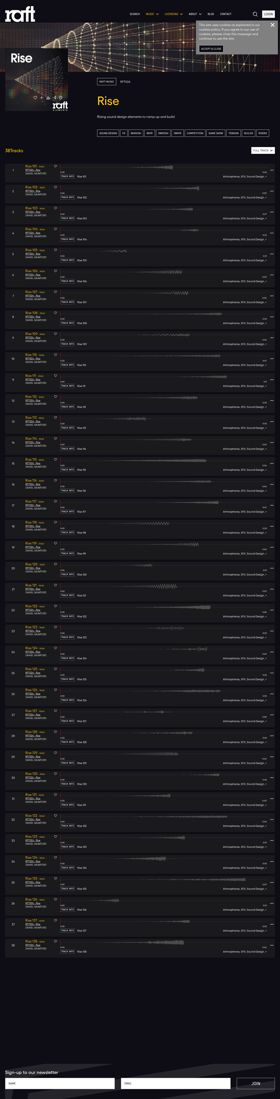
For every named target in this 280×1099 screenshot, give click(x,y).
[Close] (272, 25)
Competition (195, 133)
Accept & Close (211, 49)
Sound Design (108, 133)
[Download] (48, 98)
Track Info (67, 176)
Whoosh (136, 133)
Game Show (216, 133)
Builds (248, 133)
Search (135, 14)
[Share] (54, 98)
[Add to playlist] (42, 98)
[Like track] (35, 98)
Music (150, 14)
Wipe (150, 133)
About (193, 14)
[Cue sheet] (61, 98)
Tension (234, 133)
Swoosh (163, 133)
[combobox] (263, 150)
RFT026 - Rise (32, 170)
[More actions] (272, 170)
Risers (262, 133)
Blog (211, 14)
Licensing (171, 14)
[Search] (255, 14)
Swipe (177, 133)
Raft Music (106, 81)
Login (268, 14)
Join (255, 1083)
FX (123, 133)
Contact (225, 14)
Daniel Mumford (35, 173)
